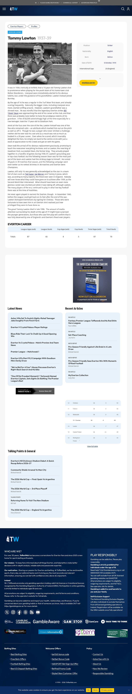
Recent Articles (74, 308)
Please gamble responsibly (49, 3)
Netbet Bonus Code (60, 659)
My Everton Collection (78, 375)
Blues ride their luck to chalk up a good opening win (33, 335)
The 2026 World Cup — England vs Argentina (31, 510)
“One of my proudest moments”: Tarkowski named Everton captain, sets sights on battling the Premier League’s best (35, 378)
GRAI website (99, 610)
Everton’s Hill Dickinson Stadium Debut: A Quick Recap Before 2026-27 (32, 462)
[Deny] (128, 690)
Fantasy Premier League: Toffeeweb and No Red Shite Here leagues (92, 322)
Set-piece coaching (77, 335)
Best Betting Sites (19, 654)
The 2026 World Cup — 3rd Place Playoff (29, 489)
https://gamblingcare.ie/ (14, 606)
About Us (97, 663)
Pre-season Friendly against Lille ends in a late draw (90, 348)
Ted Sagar (29, 174)
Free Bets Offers (18, 659)
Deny (95, 690)
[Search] (122, 8)
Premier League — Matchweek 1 (25, 352)
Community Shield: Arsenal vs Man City (28, 470)
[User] (128, 8)
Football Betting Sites (20, 663)
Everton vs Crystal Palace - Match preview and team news (35, 344)
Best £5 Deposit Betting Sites (24, 668)
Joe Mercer (39, 174)
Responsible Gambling (103, 673)
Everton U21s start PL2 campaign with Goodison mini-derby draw (33, 359)
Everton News (43, 391)
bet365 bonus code (60, 654)
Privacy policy (107, 690)
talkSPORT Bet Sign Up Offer (65, 663)
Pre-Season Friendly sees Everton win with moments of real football (92, 362)
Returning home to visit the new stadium (30, 500)
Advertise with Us (101, 659)
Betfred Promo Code (61, 668)
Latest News (15, 308)
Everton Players (16, 26)
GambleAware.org (111, 570)
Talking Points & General (21, 451)
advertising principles (89, 3)
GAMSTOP (113, 578)
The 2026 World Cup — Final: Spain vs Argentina (33, 479)
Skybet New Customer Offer (65, 673)
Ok (88, 690)
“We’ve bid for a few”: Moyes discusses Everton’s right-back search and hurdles (33, 368)
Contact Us (98, 654)
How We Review (100, 668)
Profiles (34, 26)
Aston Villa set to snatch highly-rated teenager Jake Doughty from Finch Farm (33, 319)
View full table (92, 446)
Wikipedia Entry (88, 83)
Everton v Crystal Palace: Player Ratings (29, 327)
